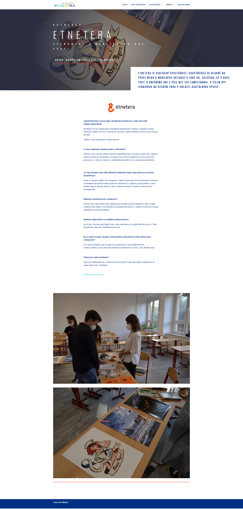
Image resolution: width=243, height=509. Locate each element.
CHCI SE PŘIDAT (138, 5)
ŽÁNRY (169, 5)
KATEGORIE (154, 5)
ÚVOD (125, 5)
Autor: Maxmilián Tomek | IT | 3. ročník (84, 59)
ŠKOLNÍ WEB (184, 5)
